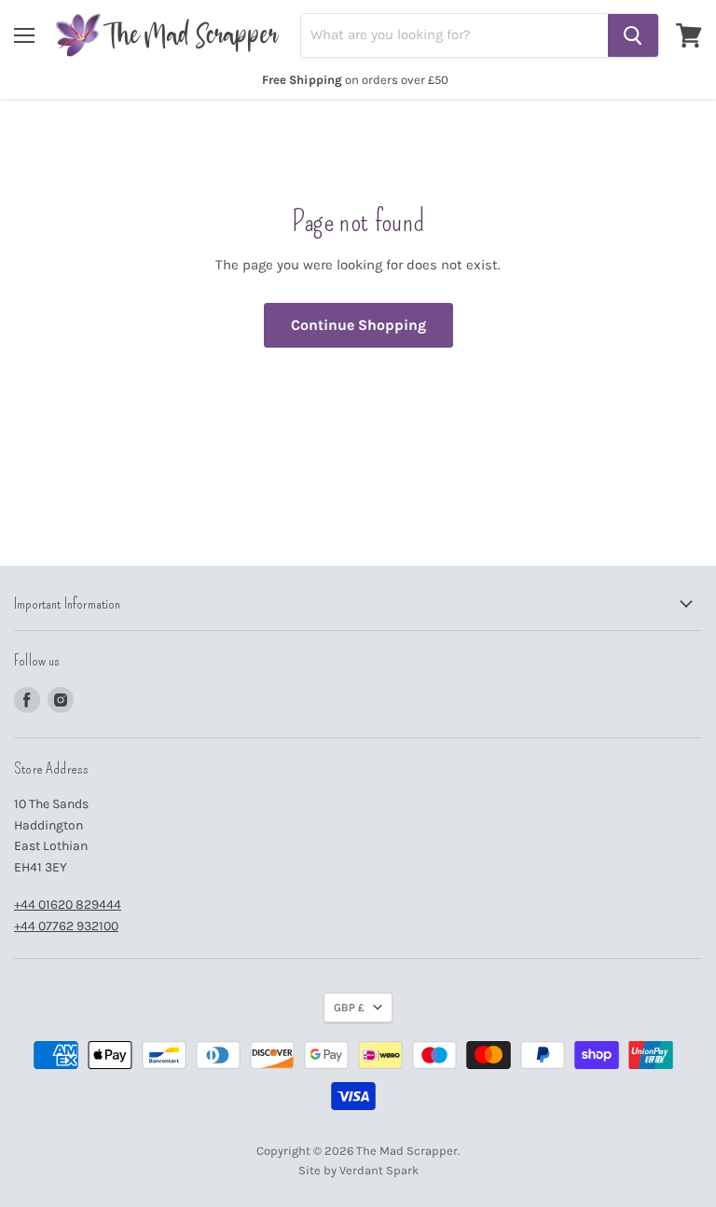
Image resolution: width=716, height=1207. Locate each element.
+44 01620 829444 (67, 904)
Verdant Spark (379, 1170)
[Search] (633, 35)
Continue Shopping (358, 325)
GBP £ (349, 1007)
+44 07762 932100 (66, 926)
